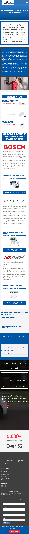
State (4, 518)
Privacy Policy (21, 460)
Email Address (6, 512)
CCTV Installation (8, 317)
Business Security (9, 460)
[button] (14, 345)
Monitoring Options (8, 353)
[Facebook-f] (2, 486)
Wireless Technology (8, 350)
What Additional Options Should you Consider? (14, 347)
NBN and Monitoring (8, 356)
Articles (6, 463)
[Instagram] (5, 486)
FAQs (6, 461)
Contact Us (20, 461)
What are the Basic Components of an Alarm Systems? (15, 345)
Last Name (5, 507)
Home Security (8, 459)
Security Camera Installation (13, 322)
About (19, 459)
